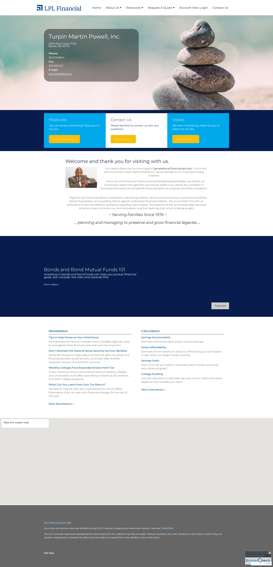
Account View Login (193, 7)
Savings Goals (150, 360)
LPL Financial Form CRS (57, 522)
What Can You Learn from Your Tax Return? (77, 384)
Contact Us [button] (121, 139)
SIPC (171, 528)
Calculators (150, 331)
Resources (133, 7)
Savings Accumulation (155, 337)
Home (96, 7)
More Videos (51, 284)
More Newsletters (61, 403)
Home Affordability (153, 347)
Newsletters (58, 331)
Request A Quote (160, 7)
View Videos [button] (184, 139)
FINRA (164, 528)
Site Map (49, 553)
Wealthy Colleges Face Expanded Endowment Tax (81, 367)
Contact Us (220, 7)
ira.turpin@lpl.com (60, 73)
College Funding (152, 374)
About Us (112, 7)
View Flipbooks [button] (62, 139)
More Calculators (153, 389)
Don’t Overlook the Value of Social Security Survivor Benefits (88, 350)
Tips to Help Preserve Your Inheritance (74, 337)
